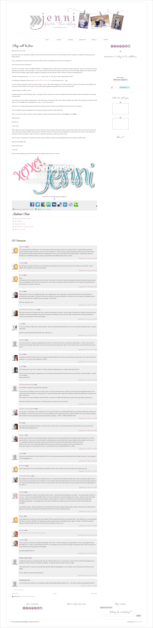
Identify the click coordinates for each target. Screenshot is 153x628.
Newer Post (15, 593)
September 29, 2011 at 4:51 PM (88, 461)
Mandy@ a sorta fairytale (26, 408)
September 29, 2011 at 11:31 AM (87, 361)
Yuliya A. (21, 435)
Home (54, 593)
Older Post (94, 593)
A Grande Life (138, 621)
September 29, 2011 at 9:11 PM (88, 511)
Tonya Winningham (25, 476)
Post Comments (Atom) (27, 596)
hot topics (70, 39)
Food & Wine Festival (34, 76)
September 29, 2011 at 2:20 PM (88, 430)
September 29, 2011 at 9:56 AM (88, 305)
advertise (105, 39)
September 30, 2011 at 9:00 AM (88, 525)
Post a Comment (18, 590)
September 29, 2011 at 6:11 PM (88, 487)
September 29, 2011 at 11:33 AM (87, 380)
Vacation (48, 209)
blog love (94, 39)
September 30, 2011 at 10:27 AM (87, 575)
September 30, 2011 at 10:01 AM (87, 535)
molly (21, 453)
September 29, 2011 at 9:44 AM (88, 258)
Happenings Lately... (20, 224)
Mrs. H (21, 275)
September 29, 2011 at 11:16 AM (87, 349)
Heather (21, 492)
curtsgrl (21, 263)
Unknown (22, 246)
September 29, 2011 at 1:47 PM (88, 418)
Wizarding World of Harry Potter (43, 80)
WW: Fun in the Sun (20, 229)
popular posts (82, 39)
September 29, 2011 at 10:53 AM (87, 335)
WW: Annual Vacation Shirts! (22, 218)
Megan (21, 516)
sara (20, 323)
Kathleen (22, 340)
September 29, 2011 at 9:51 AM (88, 286)
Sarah (21, 354)
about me (59, 39)
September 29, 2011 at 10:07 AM (87, 319)
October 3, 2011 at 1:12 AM (89, 585)
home (47, 39)
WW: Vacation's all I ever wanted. (24, 226)
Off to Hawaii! (18, 221)
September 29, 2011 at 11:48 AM (87, 404)
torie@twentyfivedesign (26, 384)
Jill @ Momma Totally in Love (28, 309)
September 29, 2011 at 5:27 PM (88, 471)
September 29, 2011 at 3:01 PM (88, 448)
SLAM (21, 366)
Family (43, 209)
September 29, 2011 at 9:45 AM (88, 270)
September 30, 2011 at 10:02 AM (87, 553)
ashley (21, 291)
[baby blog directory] (54, 198)
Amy (20, 423)
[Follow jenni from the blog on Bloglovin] (120, 79)
